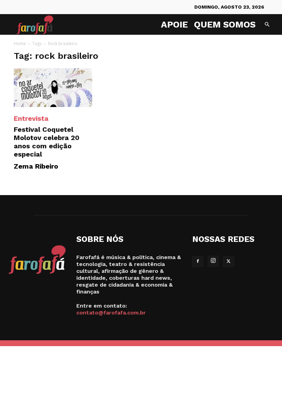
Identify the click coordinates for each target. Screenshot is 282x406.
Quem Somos (225, 24)
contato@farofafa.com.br (111, 312)
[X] (228, 261)
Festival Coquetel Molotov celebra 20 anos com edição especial (46, 141)
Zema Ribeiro (36, 166)
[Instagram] (213, 261)
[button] (267, 24)
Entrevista (31, 118)
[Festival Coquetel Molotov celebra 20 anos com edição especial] (53, 87)
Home (20, 43)
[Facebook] (197, 261)
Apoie (174, 24)
